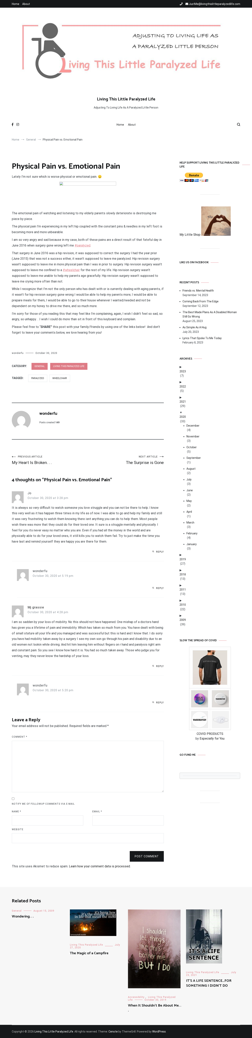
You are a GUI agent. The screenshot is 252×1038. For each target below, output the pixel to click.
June (189, 490)
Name (16, 811)
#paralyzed (82, 245)
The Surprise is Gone (145, 460)
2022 (183, 386)
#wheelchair (71, 270)
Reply (160, 551)
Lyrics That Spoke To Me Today (202, 338)
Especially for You (212, 738)
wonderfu (18, 353)
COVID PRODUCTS (210, 734)
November (192, 436)
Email (97, 811)
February (191, 533)
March (190, 522)
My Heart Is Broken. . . (32, 460)
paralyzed (37, 378)
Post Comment (147, 856)
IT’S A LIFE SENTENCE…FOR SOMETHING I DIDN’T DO (209, 983)
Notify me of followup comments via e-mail (43, 803)
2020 (183, 416)
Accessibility (136, 997)
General (39, 366)
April (189, 511)
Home (15, 4)
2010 (183, 604)
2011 (183, 589)
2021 (183, 401)
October (191, 447)
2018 (183, 574)
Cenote (113, 1031)
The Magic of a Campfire (89, 953)
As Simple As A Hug (195, 327)
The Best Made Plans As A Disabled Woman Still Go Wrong (210, 314)
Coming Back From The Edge (201, 301)
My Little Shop (190, 234)
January (191, 544)
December (192, 425)
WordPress (159, 1031)
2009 (183, 619)
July (189, 479)
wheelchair (59, 378)
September (193, 457)
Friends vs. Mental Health (198, 290)
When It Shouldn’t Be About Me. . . (154, 1008)
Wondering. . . (23, 916)
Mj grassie (36, 607)
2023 (183, 371)
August (190, 468)
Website (17, 829)
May (189, 500)
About (26, 4)
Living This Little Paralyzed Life (126, 99)
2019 (183, 559)
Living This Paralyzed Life (68, 366)
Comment (19, 736)
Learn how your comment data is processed (99, 866)
